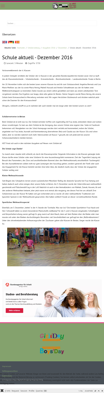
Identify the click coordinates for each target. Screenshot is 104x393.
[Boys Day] (52, 350)
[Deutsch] (11, 42)
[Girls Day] (52, 337)
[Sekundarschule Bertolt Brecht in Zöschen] (65, 6)
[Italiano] (14, 42)
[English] (4, 42)
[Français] (7, 42)
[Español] (18, 42)
